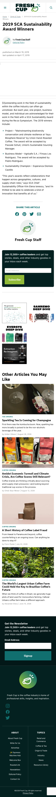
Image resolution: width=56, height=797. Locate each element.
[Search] (51, 8)
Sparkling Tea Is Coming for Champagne (26, 420)
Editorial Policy (18, 42)
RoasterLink (15, 765)
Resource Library (41, 765)
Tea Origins (7, 417)
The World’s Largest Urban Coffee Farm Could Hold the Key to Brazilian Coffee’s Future (26, 586)
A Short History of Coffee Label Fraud (24, 530)
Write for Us (15, 743)
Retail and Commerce (41, 739)
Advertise (15, 748)
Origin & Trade (15, 17)
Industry (41, 755)
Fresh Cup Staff (22, 39)
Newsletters (15, 769)
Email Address (12, 640)
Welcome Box (15, 760)
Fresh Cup (28, 8)
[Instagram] (8, 706)
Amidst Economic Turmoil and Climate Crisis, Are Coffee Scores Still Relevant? (26, 475)
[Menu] (5, 8)
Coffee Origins (9, 470)
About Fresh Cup (15, 738)
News (41, 760)
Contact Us (15, 779)
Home (5, 17)
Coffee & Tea (41, 746)
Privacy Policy (28, 793)
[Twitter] (8, 718)
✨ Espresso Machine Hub (15, 753)
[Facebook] (8, 712)
